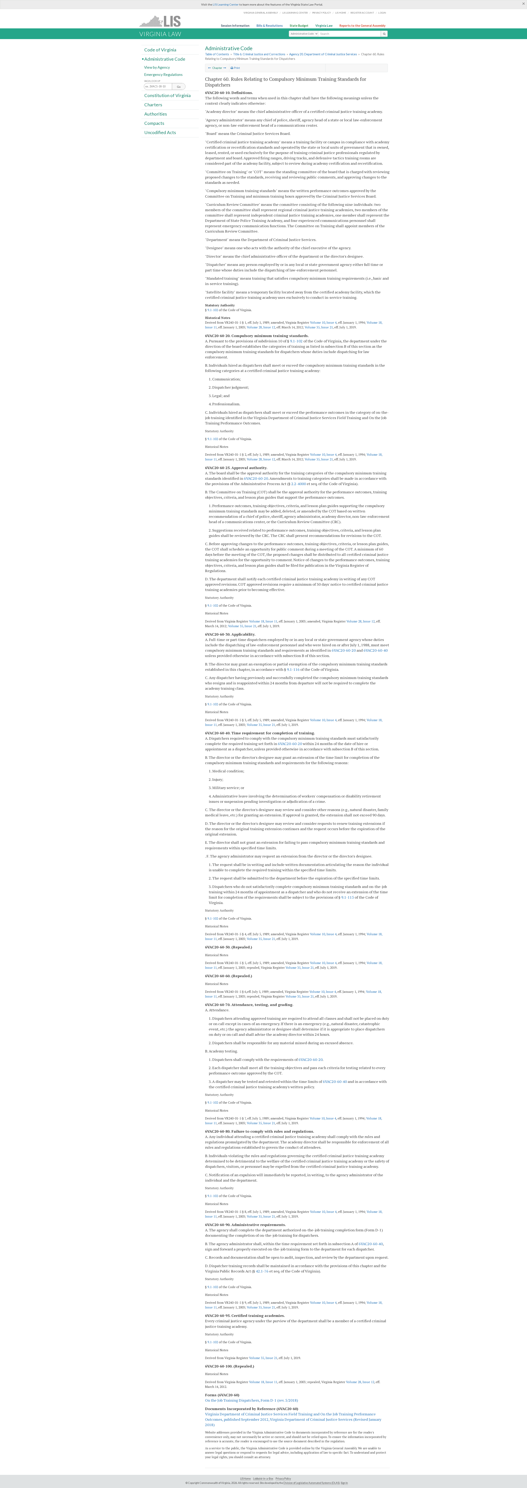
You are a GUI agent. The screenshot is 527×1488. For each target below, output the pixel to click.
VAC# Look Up (152, 81)
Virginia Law (323, 25)
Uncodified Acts (160, 132)
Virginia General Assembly (261, 12)
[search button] (384, 34)
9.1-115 (347, 897)
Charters (153, 104)
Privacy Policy (321, 12)
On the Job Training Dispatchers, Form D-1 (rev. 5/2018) (251, 1400)
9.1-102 (213, 310)
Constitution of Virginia (167, 95)
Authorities (155, 114)
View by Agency (157, 67)
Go (179, 86)
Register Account (362, 12)
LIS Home (245, 1478)
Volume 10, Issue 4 (323, 322)
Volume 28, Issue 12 (261, 327)
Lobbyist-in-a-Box (263, 1478)
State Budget (299, 25)
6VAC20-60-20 (256, 478)
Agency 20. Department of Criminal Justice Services (323, 54)
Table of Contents (217, 54)
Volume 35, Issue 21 (319, 327)
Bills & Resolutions (270, 25)
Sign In (344, 1483)
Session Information (235, 25)
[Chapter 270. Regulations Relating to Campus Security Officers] (224, 68)
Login (382, 12)
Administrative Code (164, 58)
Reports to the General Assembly (362, 25)
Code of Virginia (160, 49)
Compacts (154, 123)
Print (236, 68)
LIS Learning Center (226, 4)
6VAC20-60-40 (376, 650)
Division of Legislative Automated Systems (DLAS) (311, 1483)
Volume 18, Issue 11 (263, 621)
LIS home (340, 12)
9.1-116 (293, 669)
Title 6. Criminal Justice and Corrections (259, 54)
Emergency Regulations (163, 74)
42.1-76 (262, 1271)
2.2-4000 (298, 483)
